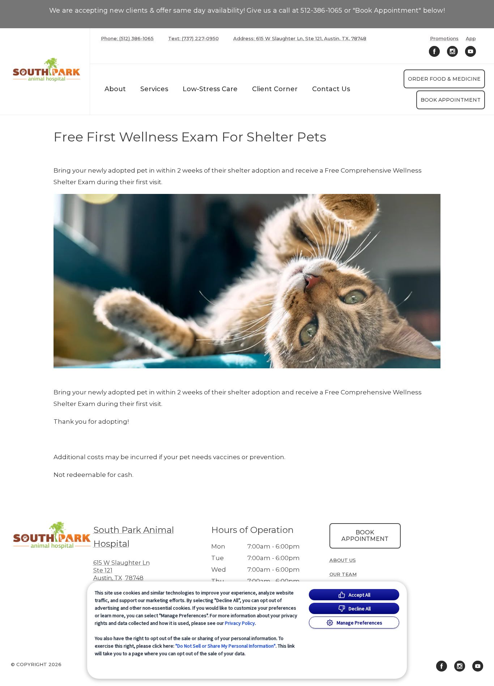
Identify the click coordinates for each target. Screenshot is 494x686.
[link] (46, 70)
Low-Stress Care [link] (210, 89)
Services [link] (154, 89)
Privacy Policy (240, 623)
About (115, 89)
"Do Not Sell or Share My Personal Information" (225, 646)
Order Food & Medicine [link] (444, 79)
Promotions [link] (444, 38)
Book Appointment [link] (451, 100)
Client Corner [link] (275, 89)
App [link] (471, 38)
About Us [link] (342, 560)
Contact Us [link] (331, 89)
